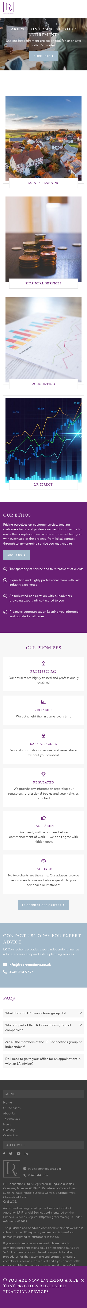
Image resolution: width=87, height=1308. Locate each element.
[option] (43, 44)
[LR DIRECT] (43, 440)
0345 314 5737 (21, 972)
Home (7, 1102)
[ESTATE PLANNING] (43, 138)
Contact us (10, 1135)
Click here (42, 56)
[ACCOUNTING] (43, 339)
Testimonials (11, 1119)
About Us (14, 555)
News (7, 1124)
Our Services (11, 1108)
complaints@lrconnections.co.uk (25, 1248)
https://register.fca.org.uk (56, 1217)
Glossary (9, 1130)
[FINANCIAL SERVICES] (43, 239)
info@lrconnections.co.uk (30, 964)
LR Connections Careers (41, 905)
